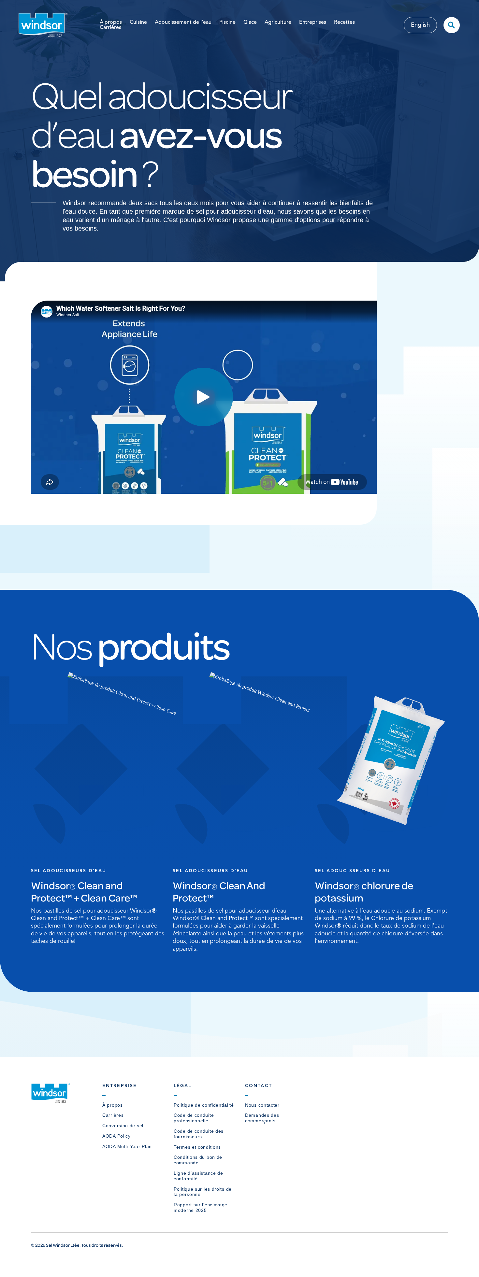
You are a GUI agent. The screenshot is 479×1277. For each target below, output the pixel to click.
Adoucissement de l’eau (183, 22)
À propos (111, 22)
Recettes (344, 22)
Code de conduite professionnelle (194, 1118)
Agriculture (278, 22)
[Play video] (204, 397)
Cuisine (138, 22)
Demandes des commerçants (262, 1118)
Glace (250, 22)
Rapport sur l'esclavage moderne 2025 (200, 1207)
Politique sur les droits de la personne (203, 1191)
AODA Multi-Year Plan (127, 1146)
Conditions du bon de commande (198, 1160)
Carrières (110, 27)
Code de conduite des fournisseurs (199, 1133)
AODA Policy (116, 1136)
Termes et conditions (197, 1147)
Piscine (227, 22)
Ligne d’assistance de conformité (198, 1176)
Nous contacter (262, 1105)
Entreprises (312, 22)
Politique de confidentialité (204, 1105)
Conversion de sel (122, 1125)
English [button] (420, 25)
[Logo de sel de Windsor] (43, 25)
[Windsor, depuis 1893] (50, 1101)
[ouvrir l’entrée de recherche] (451, 25)
